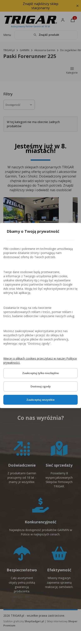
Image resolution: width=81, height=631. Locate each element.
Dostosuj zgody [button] (41, 386)
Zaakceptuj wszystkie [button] (40, 400)
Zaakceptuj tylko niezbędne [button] (40, 373)
